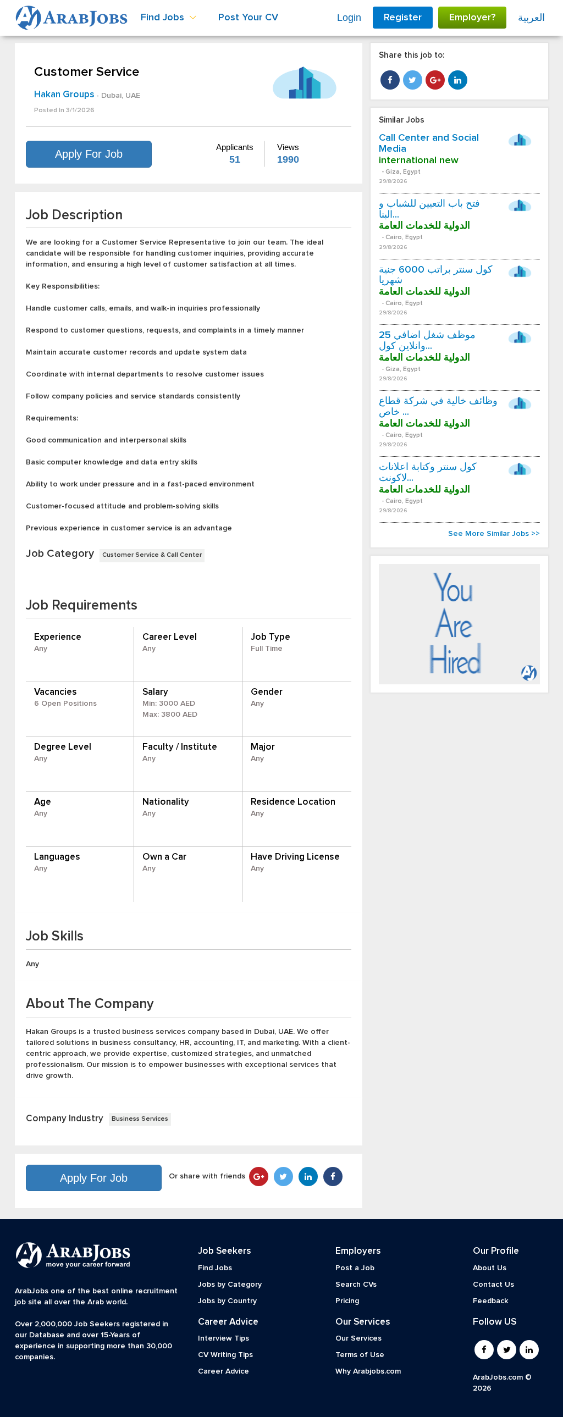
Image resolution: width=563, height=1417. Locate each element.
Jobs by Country (227, 1301)
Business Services (140, 1119)
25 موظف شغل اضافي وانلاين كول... (427, 340)
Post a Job (354, 1268)
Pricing (347, 1301)
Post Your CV (248, 18)
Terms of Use (359, 1355)
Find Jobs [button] (164, 18)
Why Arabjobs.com (368, 1371)
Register (403, 18)
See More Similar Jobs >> (494, 534)
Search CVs (356, 1284)
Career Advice (223, 1371)
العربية (531, 17)
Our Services (358, 1338)
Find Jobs (215, 1268)
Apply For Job (89, 154)
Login (349, 17)
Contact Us (493, 1284)
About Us (489, 1268)
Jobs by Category (230, 1284)
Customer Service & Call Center (152, 555)
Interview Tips (223, 1338)
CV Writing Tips (225, 1355)
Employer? (472, 18)
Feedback (490, 1301)
